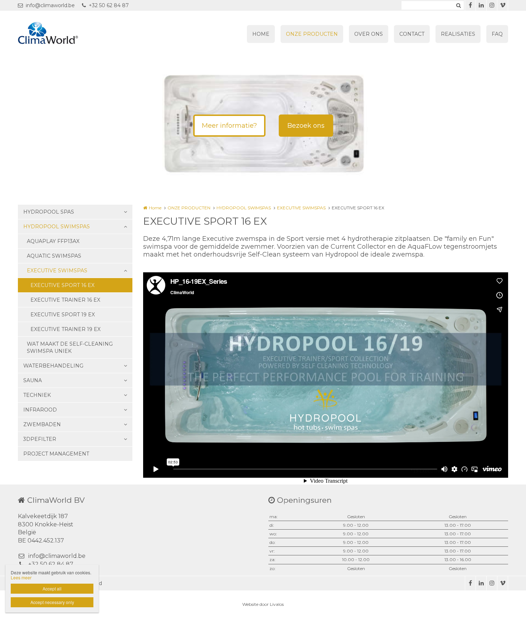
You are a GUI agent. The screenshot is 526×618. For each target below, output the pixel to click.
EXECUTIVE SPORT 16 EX (62, 285)
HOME (260, 34)
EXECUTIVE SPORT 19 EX (62, 314)
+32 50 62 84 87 (109, 5)
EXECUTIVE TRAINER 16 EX (65, 300)
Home (155, 207)
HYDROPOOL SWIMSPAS (56, 226)
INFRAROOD (40, 410)
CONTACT (411, 34)
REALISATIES (458, 34)
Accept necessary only (52, 602)
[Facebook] (470, 5)
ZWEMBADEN (42, 424)
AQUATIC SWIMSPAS (54, 256)
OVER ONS (368, 34)
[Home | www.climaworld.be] (58, 34)
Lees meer (21, 577)
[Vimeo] (502, 5)
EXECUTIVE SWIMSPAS (57, 270)
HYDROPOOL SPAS (48, 212)
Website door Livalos (263, 604)
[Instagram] (491, 5)
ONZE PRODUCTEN (312, 34)
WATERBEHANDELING (53, 365)
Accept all (52, 588)
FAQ (497, 34)
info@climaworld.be (50, 5)
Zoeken (458, 5)
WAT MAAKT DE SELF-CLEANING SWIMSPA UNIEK (70, 347)
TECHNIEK (37, 395)
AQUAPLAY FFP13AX (53, 241)
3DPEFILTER (39, 439)
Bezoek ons (306, 126)
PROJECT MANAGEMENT (56, 454)
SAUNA (32, 380)
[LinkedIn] (481, 5)
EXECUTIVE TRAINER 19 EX (65, 329)
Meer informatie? (229, 126)
